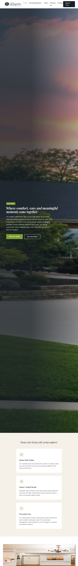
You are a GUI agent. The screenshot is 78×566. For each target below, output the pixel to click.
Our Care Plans (32, 236)
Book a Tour (67, 4)
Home (25, 3)
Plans (46, 3)
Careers (60, 3)
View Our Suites (14, 236)
